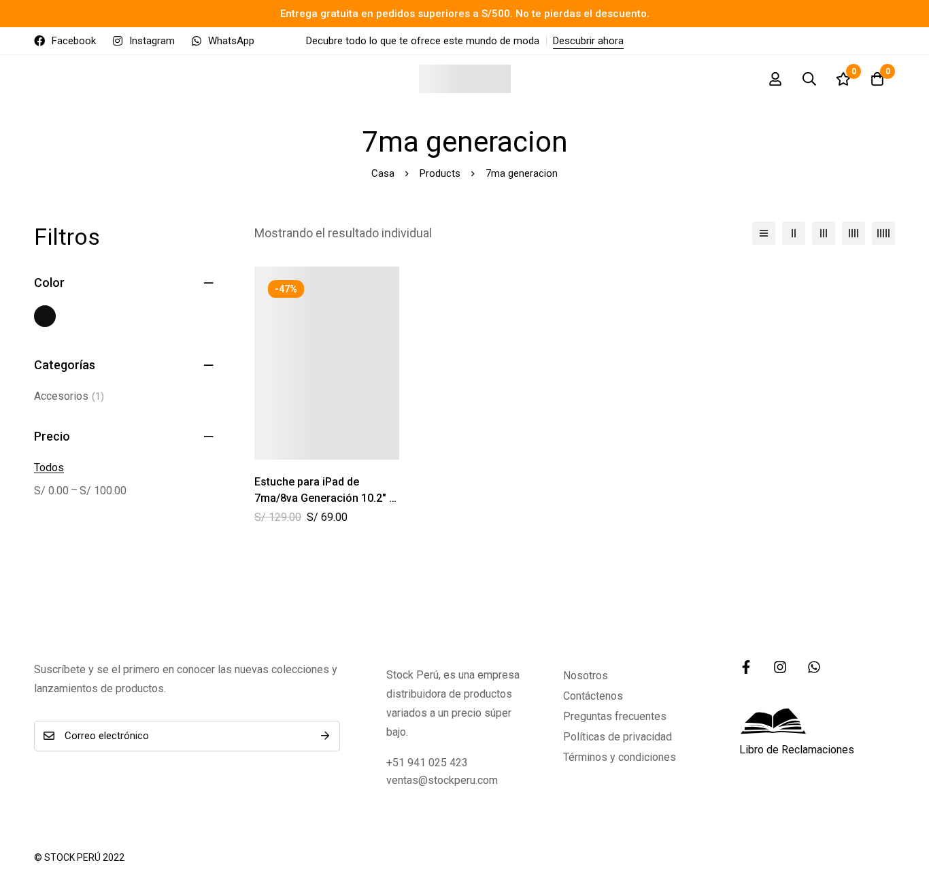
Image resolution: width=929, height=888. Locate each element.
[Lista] (763, 233)
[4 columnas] (853, 233)
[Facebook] (746, 667)
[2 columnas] (793, 233)
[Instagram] (780, 667)
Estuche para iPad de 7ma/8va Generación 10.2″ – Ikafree (325, 498)
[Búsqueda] (809, 78)
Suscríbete (324, 736)
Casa (382, 173)
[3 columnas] (823, 233)
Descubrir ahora (588, 41)
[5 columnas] (883, 233)
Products (440, 173)
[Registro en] (775, 78)
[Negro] (45, 316)
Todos (49, 467)
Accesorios (69, 396)
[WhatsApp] (814, 667)
